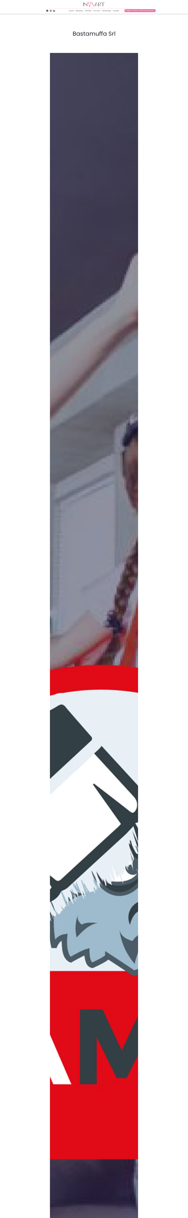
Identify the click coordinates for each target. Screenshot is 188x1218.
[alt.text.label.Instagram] (50, 11)
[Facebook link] (47, 11)
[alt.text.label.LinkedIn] (54, 11)
